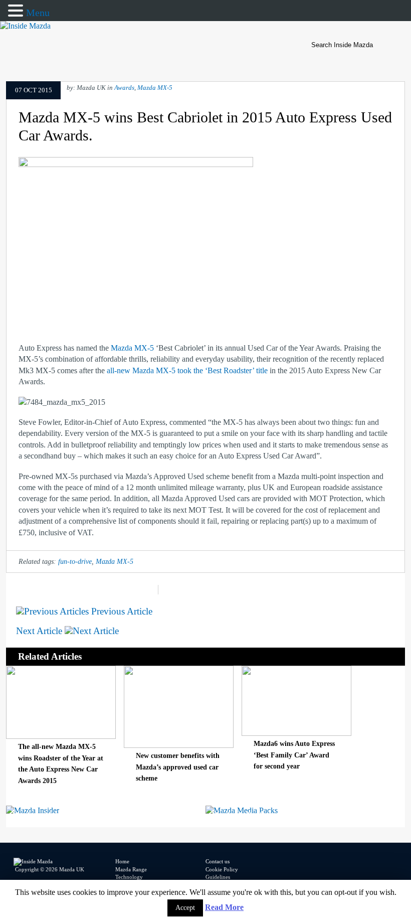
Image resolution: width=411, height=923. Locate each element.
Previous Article (120, 611)
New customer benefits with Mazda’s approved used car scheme (178, 766)
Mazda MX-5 (154, 87)
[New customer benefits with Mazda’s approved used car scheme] (179, 745)
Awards (124, 87)
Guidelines (218, 877)
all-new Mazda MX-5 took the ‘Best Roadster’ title (188, 370)
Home (122, 861)
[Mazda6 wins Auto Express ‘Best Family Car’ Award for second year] (296, 733)
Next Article (40, 631)
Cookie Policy (222, 869)
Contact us (218, 861)
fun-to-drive (75, 561)
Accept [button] (185, 907)
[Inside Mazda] (25, 26)
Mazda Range (131, 869)
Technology (129, 877)
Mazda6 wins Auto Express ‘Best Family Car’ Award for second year (294, 754)
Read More (224, 907)
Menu (38, 12)
